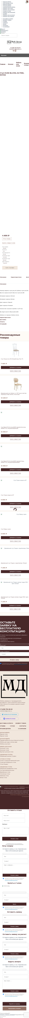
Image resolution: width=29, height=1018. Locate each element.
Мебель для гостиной (9, 15)
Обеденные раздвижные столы (8, 768)
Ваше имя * (3, 645)
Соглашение (25, 796)
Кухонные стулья (4, 750)
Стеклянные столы (5, 774)
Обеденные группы (6, 754)
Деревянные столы (5, 772)
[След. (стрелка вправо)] (2, 1017)
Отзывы (5, 21)
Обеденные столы (8, 3)
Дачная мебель (7, 5)
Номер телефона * (5, 651)
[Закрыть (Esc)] (0, 1016)
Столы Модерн (4, 764)
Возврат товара (7, 20)
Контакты (5, 25)
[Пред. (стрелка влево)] (0, 1017)
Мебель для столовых (9, 9)
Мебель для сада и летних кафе (8, 742)
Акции (4, 24)
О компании (6, 26)
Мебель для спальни (8, 16)
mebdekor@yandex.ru (15, 49)
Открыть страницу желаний (7, 1014)
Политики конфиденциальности (20, 664)
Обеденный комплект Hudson (8, 756)
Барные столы (4, 734)
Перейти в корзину (14, 1003)
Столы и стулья (7, 11)
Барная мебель (7, 4)
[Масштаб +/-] (5, 1016)
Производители (5, 728)
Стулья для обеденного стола (8, 762)
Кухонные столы (4, 748)
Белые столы (3, 777)
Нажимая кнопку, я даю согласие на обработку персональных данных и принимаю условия (14, 664)
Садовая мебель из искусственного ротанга (12, 740)
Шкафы (5, 13)
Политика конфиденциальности (19, 794)
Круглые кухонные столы (6, 752)
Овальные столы (4, 775)
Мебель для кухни (8, 8)
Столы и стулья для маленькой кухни (9, 760)
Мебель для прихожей (9, 12)
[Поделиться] (2, 1016)
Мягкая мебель (7, 1)
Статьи (12, 726)
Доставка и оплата (8, 18)
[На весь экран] (3, 1016)
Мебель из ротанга (5, 744)
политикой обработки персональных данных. (14, 844)
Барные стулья (4, 736)
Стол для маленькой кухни (7, 770)
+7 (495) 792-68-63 (15, 47)
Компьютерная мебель (9, 7)
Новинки (5, 22)
